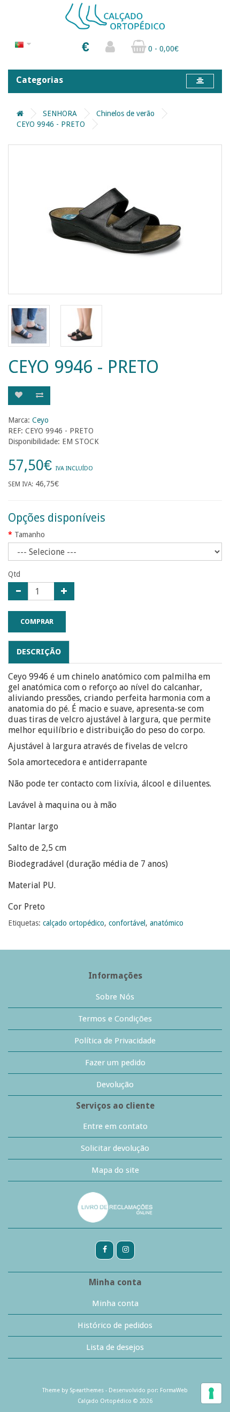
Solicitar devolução (115, 1148)
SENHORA (60, 113)
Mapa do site (115, 1170)
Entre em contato (115, 1126)
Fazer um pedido (115, 1062)
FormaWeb (174, 1390)
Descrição (39, 652)
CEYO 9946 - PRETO (51, 124)
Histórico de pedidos (115, 1325)
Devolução (115, 1084)
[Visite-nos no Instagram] (125, 1249)
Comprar (36, 621)
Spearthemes (87, 1390)
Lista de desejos (115, 1347)
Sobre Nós (115, 997)
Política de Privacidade (115, 1040)
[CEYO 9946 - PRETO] (115, 219)
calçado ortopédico (73, 923)
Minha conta (115, 1303)
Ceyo (40, 420)
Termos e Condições (115, 1019)
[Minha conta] (110, 49)
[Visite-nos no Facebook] (104, 1249)
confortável (127, 923)
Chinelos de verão (125, 113)
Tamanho (29, 534)
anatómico (166, 923)
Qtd (14, 574)
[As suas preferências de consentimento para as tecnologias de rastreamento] (211, 1393)
